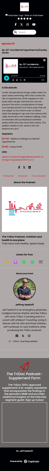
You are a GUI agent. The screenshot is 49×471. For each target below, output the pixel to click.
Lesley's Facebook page (13, 156)
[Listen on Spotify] (24, 262)
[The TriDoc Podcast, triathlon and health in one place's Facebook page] (16, 25)
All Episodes (23, 176)
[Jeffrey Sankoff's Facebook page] (18, 336)
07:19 (5, 138)
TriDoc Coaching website (24, 341)
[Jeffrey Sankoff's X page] (24, 336)
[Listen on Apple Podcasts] (15, 262)
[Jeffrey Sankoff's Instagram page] (30, 336)
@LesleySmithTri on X (23, 159)
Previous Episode (39, 176)
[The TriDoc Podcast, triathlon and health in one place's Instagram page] (26, 25)
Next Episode (8, 176)
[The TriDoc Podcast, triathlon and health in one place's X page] (20, 25)
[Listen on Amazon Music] (40, 262)
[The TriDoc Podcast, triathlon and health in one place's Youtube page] (32, 25)
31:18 (5, 146)
